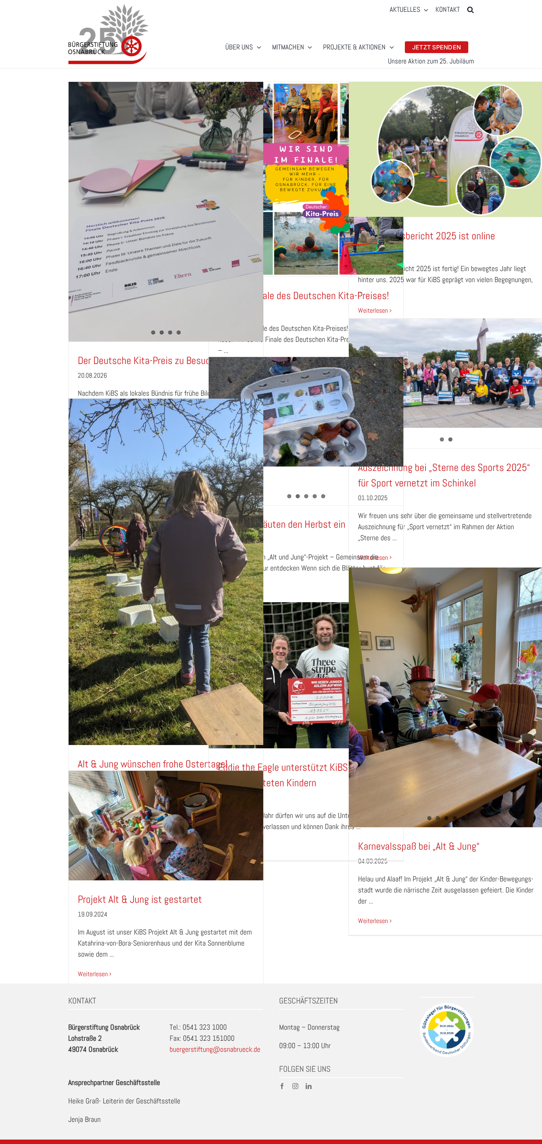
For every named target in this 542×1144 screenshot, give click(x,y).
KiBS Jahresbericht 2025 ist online (426, 235)
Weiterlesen (373, 310)
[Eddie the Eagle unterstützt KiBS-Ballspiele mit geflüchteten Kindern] (306, 675)
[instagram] (295, 1086)
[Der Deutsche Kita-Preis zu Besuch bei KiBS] (166, 212)
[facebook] (282, 1086)
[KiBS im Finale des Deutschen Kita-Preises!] (306, 179)
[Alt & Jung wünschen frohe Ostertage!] (166, 572)
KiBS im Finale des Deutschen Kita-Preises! (303, 295)
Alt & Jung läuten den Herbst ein (281, 524)
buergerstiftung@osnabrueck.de (215, 1049)
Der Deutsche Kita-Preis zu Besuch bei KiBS (164, 360)
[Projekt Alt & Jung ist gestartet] (166, 825)
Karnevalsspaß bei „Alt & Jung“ (419, 846)
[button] (470, 9)
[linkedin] (309, 1086)
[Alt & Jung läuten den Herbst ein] (306, 412)
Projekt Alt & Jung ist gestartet (140, 899)
